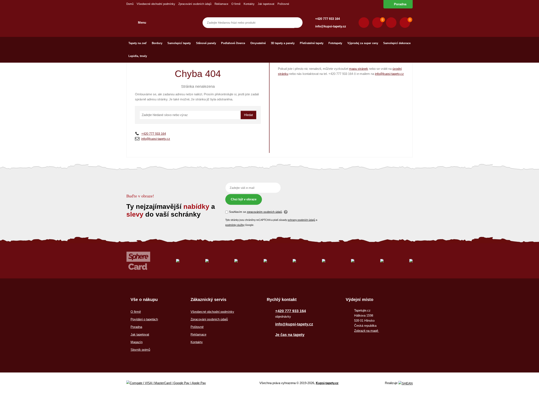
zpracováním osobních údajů (264, 211)
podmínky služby (234, 225)
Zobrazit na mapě (366, 330)
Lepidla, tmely (137, 56)
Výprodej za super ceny (362, 43)
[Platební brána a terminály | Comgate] (169, 383)
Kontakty (249, 3)
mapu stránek (358, 68)
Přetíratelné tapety (311, 43)
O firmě (235, 3)
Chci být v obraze (243, 199)
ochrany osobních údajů (301, 220)
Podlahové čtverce (233, 43)
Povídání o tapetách (144, 319)
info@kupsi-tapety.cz (330, 26)
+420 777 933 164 (327, 18)
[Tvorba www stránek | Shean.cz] (405, 383)
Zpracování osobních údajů (194, 3)
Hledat (248, 115)
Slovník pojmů (140, 349)
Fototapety (335, 43)
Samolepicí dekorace (397, 43)
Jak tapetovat (266, 3)
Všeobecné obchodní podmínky (156, 3)
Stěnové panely (206, 43)
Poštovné (283, 3)
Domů (129, 3)
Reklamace (221, 3)
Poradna (400, 4)
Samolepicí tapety (179, 43)
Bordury (157, 43)
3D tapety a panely (283, 43)
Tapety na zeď (137, 43)
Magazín (137, 342)
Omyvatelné (258, 43)
